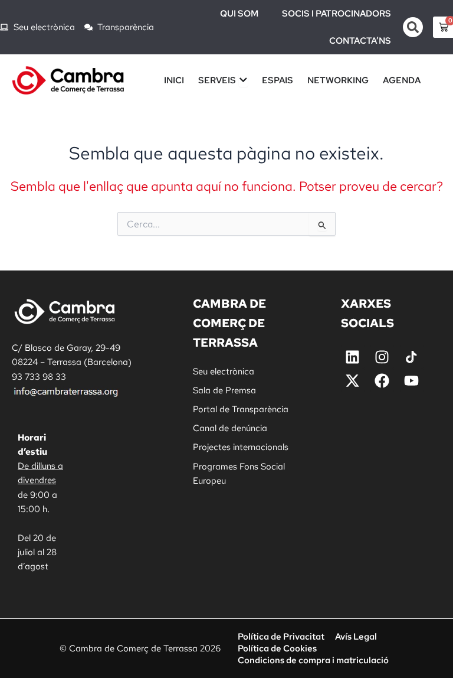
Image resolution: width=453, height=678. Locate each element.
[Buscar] (413, 27)
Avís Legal (356, 636)
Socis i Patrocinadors (336, 13)
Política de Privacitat (281, 636)
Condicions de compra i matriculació (313, 660)
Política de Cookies (277, 648)
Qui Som (239, 13)
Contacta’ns (360, 41)
